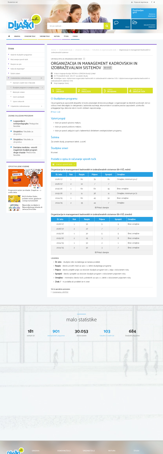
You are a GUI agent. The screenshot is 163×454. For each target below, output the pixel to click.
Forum (75, 36)
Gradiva (17, 36)
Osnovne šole (29, 36)
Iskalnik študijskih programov (21, 55)
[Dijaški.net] (15, 453)
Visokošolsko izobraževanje (21, 78)
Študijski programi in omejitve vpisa (26, 88)
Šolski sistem (15, 73)
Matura (57, 36)
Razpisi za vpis (16, 64)
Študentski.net (13, 2)
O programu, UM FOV (60, 292)
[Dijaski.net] (24, 22)
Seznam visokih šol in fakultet (24, 83)
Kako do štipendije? (18, 69)
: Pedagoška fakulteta (25, 123)
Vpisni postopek (18, 97)
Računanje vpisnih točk (19, 59)
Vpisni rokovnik (18, 101)
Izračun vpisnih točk (64, 164)
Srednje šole (45, 36)
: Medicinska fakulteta (25, 151)
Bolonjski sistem (19, 92)
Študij (66, 36)
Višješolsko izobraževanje (20, 106)
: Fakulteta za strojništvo (23, 133)
